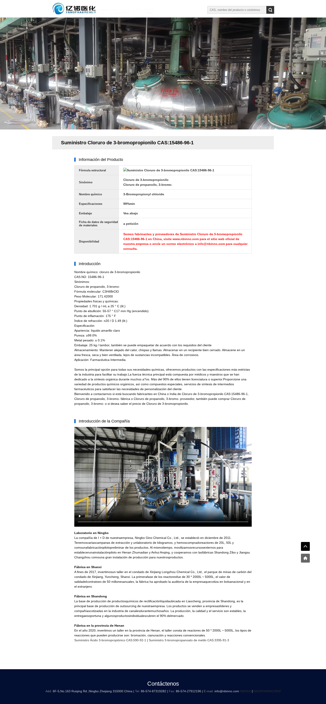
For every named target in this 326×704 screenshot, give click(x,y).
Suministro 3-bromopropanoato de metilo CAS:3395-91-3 (189, 640)
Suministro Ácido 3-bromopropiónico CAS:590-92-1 (110, 640)
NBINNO (246, 691)
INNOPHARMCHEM (267, 691)
